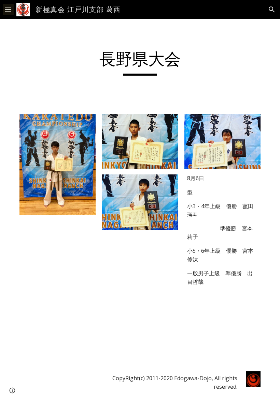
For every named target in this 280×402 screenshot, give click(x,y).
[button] (8, 9)
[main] (140, 62)
